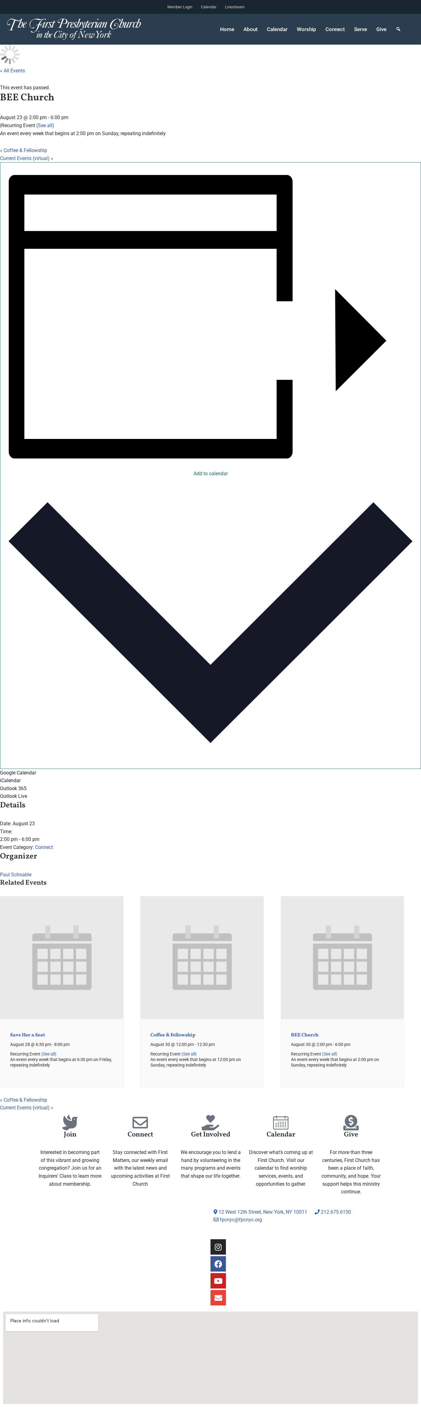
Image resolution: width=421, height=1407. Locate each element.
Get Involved (210, 1135)
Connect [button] (335, 29)
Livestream (234, 7)
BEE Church (304, 1035)
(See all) (45, 125)
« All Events (12, 71)
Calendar (208, 7)
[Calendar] (280, 1122)
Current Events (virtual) (26, 158)
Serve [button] (360, 29)
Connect (44, 847)
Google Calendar (18, 773)
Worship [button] (306, 29)
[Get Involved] (210, 1122)
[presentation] (61, 1017)
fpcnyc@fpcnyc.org (241, 1220)
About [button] (250, 29)
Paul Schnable (15, 875)
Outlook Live (13, 796)
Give (381, 29)
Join (70, 1135)
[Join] (70, 1122)
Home (227, 29)
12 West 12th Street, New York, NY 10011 (262, 1212)
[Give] (351, 1122)
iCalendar (10, 780)
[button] (398, 29)
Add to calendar (211, 473)
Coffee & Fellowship (23, 150)
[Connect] (140, 1122)
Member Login (179, 7)
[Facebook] (218, 1264)
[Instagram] (218, 1247)
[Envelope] (218, 1297)
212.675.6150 (335, 1212)
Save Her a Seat (27, 1035)
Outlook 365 (13, 788)
